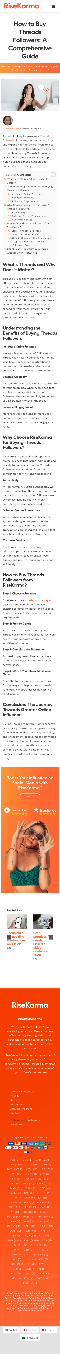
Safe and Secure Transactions (29, 216)
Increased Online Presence (26, 194)
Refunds (15, 1100)
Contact (15, 1112)
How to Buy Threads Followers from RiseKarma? (28, 225)
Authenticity (18, 212)
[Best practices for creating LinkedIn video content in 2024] (43, 921)
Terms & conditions (22, 1091)
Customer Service (22, 219)
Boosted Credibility (23, 197)
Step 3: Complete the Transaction (31, 238)
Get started (35, 70)
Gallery (19, 922)
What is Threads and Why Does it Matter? (27, 181)
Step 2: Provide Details (25, 234)
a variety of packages (38, 600)
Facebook (16, 1124)
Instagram (33, 1120)
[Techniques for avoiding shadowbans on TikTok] (17, 921)
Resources (16, 1104)
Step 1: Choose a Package (26, 230)
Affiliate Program (21, 1108)
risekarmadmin (12, 129)
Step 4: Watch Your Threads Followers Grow (28, 243)
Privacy (14, 1095)
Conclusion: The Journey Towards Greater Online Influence (27, 250)
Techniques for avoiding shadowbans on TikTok (14, 922)
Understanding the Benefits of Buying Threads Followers (30, 188)
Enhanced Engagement (25, 201)
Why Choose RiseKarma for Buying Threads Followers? (28, 207)
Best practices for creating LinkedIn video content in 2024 (40, 922)
